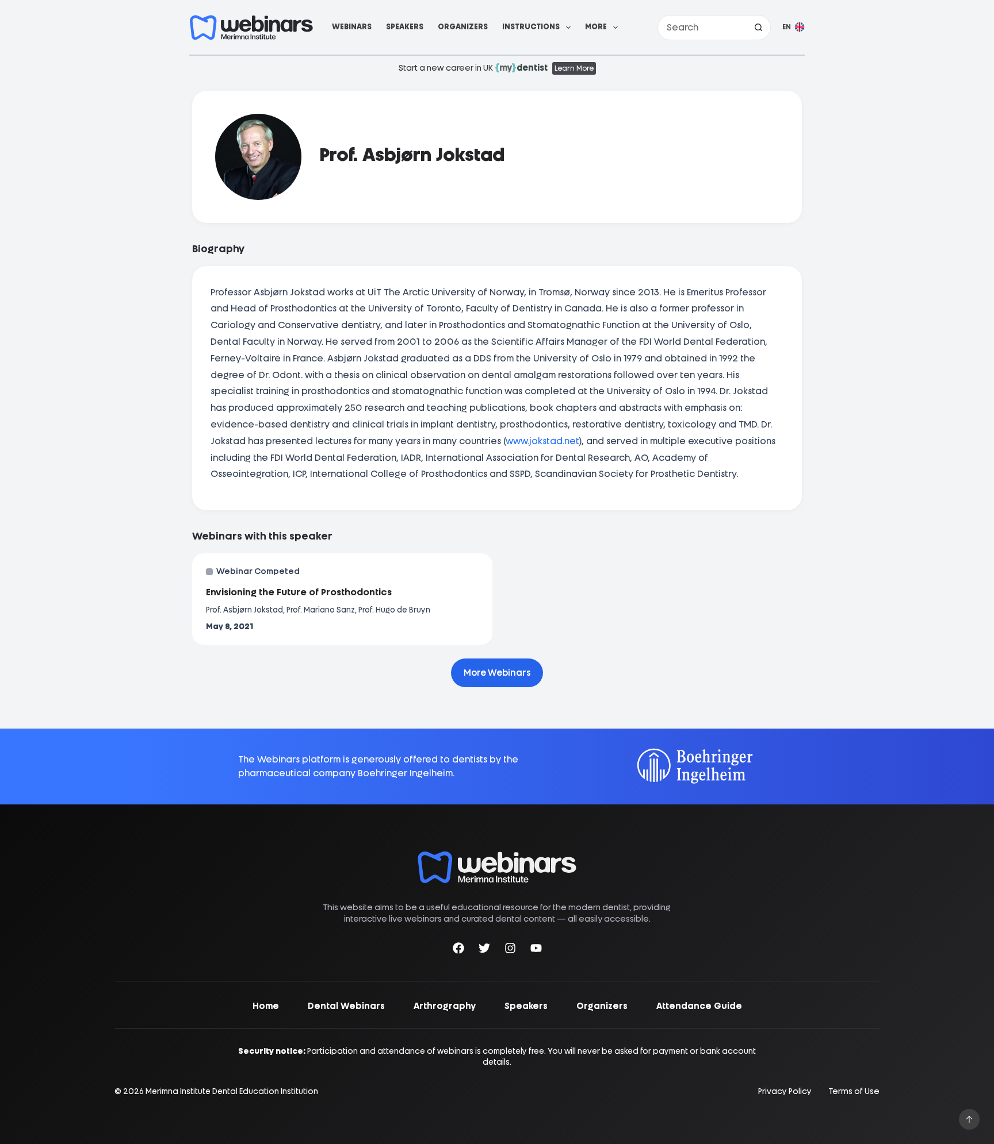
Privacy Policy (785, 1091)
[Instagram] (510, 950)
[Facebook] (458, 950)
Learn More (574, 68)
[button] (793, 27)
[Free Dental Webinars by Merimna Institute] (497, 857)
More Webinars (497, 673)
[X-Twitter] (484, 950)
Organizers (463, 26)
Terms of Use (854, 1091)
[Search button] (758, 28)
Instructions (531, 26)
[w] (251, 27)
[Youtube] (536, 950)
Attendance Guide (699, 1006)
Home (266, 1006)
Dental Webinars (346, 1006)
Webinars (352, 26)
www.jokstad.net (542, 441)
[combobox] (702, 27)
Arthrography (445, 1006)
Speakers (404, 26)
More (596, 26)
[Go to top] (969, 1119)
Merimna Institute (178, 1091)
